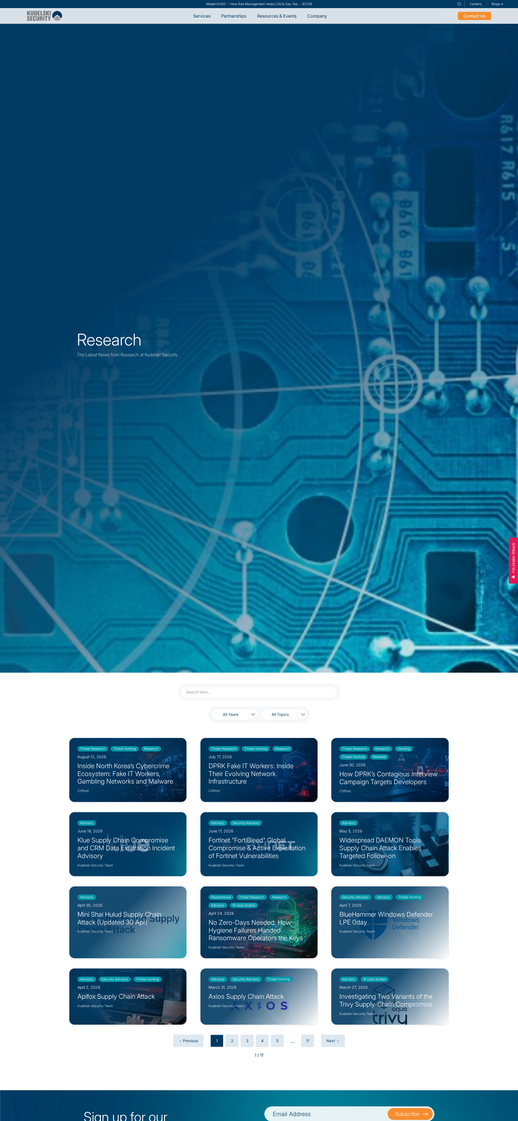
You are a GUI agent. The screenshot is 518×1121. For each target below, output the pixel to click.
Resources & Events (277, 16)
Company (317, 16)
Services (201, 16)
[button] (497, 4)
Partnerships (233, 16)
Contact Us (474, 16)
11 (307, 1040)
